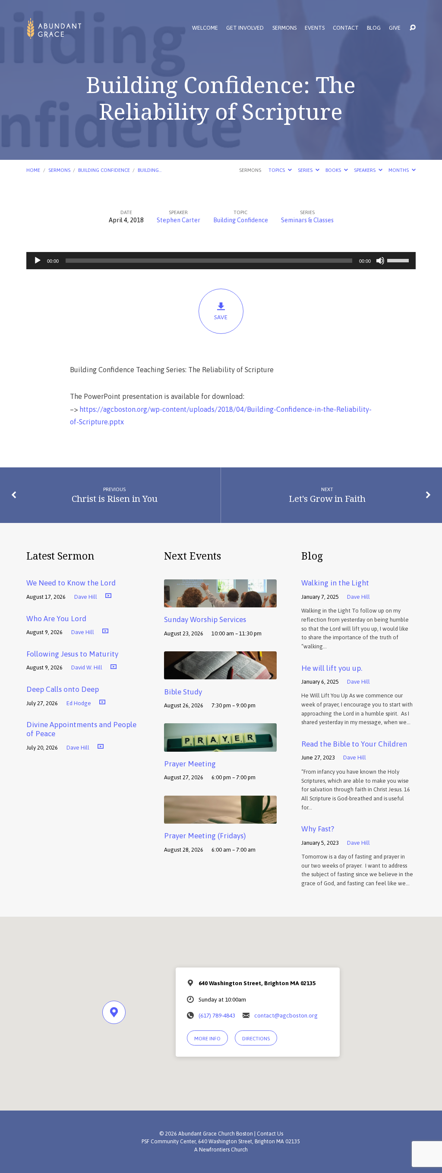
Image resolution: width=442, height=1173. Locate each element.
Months (399, 170)
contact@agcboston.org (286, 1015)
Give (395, 28)
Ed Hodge (78, 703)
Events (315, 28)
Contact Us (270, 1134)
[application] (220, 260)
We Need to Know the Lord (71, 583)
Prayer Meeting (190, 763)
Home (33, 170)
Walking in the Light (335, 583)
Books (333, 170)
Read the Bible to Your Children (354, 744)
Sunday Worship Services (205, 619)
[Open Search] (413, 28)
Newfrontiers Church (223, 1150)
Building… (149, 170)
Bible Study (183, 692)
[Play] (37, 260)
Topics (277, 170)
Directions (256, 1038)
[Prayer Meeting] (220, 745)
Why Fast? (317, 829)
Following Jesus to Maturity (72, 654)
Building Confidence (104, 170)
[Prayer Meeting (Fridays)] (220, 817)
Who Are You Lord (56, 618)
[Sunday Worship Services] (220, 601)
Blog (374, 28)
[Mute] (380, 260)
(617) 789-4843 (217, 1015)
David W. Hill (86, 667)
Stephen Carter (178, 220)
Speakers (365, 170)
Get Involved (245, 28)
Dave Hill (85, 597)
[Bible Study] (220, 673)
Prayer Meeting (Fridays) (205, 835)
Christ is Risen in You (115, 498)
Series (306, 170)
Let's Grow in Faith (327, 498)
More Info (207, 1038)
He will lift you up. (331, 668)
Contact (346, 28)
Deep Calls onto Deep (62, 689)
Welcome (205, 28)
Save (220, 317)
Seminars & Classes (307, 220)
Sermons (284, 28)
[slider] (399, 260)
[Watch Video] (108, 595)
